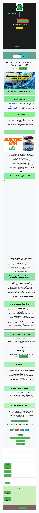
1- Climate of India (20, 440)
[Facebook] (11, 430)
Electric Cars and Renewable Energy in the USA (20, 437)
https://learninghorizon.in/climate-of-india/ (19, 421)
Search (19, 54)
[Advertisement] (19, 38)
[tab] (7, 466)
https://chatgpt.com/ (23, 356)
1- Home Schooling (20, 444)
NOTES (20, 434)
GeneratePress (22, 508)
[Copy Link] (21, 430)
